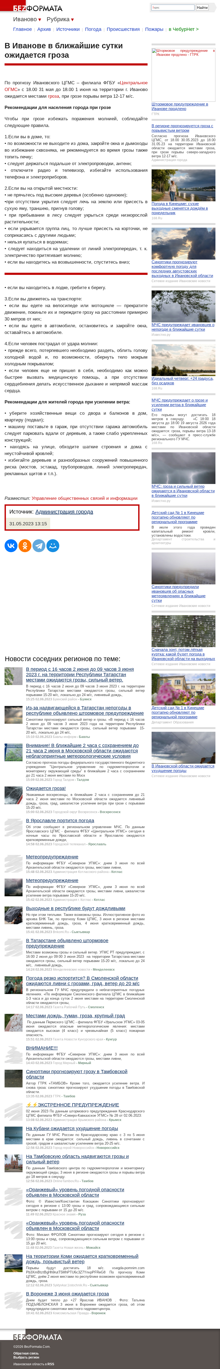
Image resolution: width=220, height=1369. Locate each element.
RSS (50, 1364)
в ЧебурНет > (184, 29)
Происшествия (123, 29)
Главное (22, 29)
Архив (44, 29)
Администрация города (64, 512)
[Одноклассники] (25, 545)
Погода (93, 29)
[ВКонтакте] (11, 545)
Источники (68, 29)
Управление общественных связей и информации (85, 498)
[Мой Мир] (52, 545)
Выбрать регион (26, 1357)
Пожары (154, 29)
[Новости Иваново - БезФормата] (32, 6)
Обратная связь (26, 1353)
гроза (53, 96)
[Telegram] (38, 545)
